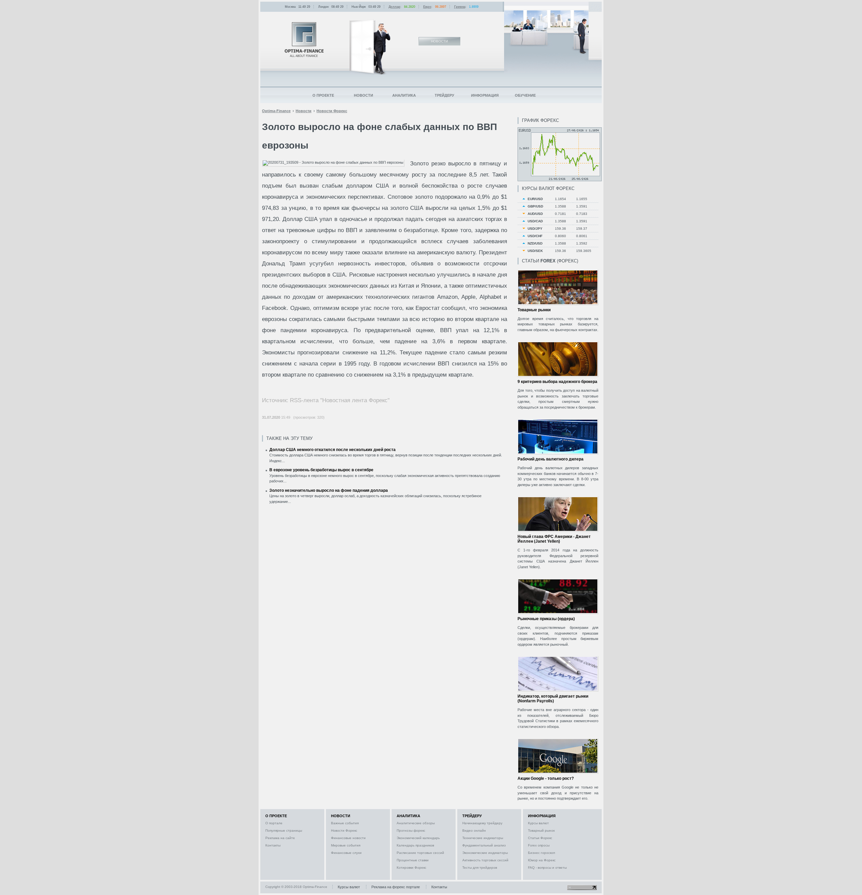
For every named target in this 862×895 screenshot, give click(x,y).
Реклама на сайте (280, 838)
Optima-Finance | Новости (304, 39)
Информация (485, 95)
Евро (427, 6)
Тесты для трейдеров (479, 867)
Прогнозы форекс (411, 830)
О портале (274, 823)
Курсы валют (538, 823)
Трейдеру (444, 95)
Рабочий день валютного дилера (551, 459)
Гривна (459, 6)
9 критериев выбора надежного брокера (557, 381)
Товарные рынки (534, 310)
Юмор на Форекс (542, 860)
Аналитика (404, 95)
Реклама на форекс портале (395, 887)
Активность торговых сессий (485, 860)
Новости (363, 95)
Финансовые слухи (346, 853)
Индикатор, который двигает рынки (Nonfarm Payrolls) (553, 698)
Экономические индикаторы (485, 853)
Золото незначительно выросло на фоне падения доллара (328, 490)
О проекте (323, 95)
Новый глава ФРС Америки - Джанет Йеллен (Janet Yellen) (554, 539)
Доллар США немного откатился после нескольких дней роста (332, 449)
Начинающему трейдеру (482, 823)
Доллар (394, 6)
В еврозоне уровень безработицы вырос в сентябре (321, 470)
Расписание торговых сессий (420, 853)
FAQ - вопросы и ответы (547, 867)
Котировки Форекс (411, 867)
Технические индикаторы (482, 838)
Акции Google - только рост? (546, 778)
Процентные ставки (413, 860)
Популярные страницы (283, 830)
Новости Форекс (344, 830)
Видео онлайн (474, 830)
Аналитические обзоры (416, 823)
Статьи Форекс (540, 838)
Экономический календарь (418, 838)
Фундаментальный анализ (484, 845)
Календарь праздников (415, 845)
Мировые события (345, 845)
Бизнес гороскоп (541, 853)
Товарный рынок (541, 830)
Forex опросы (539, 845)
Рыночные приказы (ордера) (546, 618)
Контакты (272, 845)
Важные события (345, 823)
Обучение (525, 95)
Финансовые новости (348, 838)
